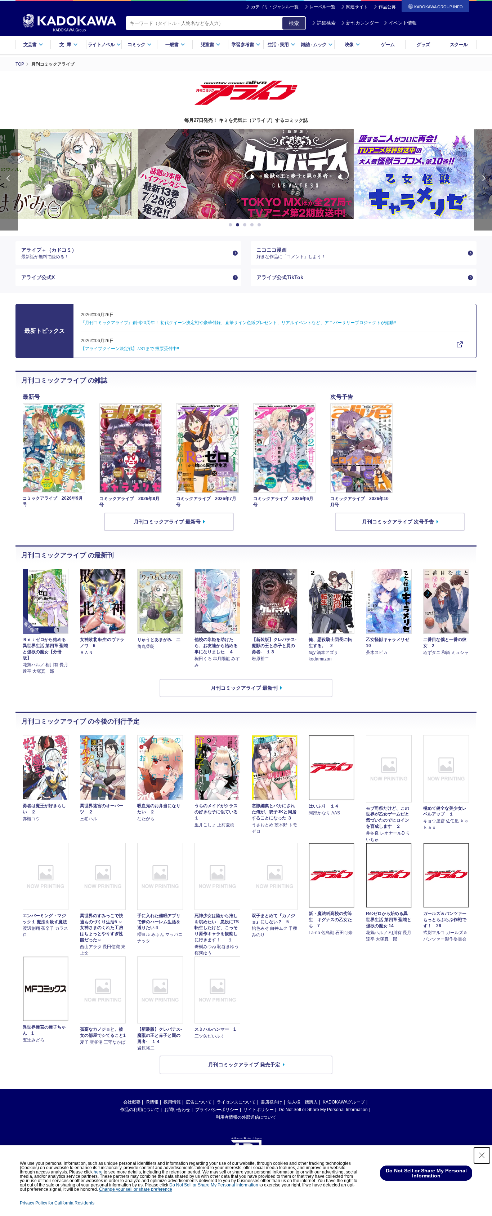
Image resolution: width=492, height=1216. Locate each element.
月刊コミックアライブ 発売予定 (244, 1064)
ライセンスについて (236, 1102)
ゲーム (387, 44)
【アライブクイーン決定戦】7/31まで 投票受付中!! (130, 348)
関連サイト (357, 6)
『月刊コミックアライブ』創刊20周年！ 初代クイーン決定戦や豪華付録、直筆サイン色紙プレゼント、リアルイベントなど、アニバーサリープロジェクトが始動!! (238, 322)
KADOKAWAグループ (344, 1102)
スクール (459, 44)
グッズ (423, 44)
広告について (199, 1102)
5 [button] (260, 225)
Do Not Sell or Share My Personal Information (323, 1109)
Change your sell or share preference (135, 1189)
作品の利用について (139, 1109)
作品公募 (387, 6)
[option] (246, 174)
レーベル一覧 (322, 6)
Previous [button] (9, 179)
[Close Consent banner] (482, 1155)
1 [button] (231, 225)
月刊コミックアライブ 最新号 (167, 522)
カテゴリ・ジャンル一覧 (275, 6)
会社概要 (131, 1102)
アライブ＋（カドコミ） (49, 253)
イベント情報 (403, 23)
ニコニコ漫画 (291, 253)
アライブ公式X (38, 277)
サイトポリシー (258, 1109)
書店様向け (271, 1102)
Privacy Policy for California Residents (57, 1203)
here (98, 1172)
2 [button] (239, 225)
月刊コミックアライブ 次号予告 (398, 522)
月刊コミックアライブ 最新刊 (244, 688)
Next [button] (483, 179)
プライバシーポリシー (216, 1109)
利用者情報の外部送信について (246, 1117)
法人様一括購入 (302, 1102)
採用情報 (172, 1102)
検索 (294, 23)
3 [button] (246, 225)
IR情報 (152, 1102)
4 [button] (253, 225)
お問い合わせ (177, 1109)
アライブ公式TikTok (279, 277)
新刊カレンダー (362, 23)
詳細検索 (326, 23)
